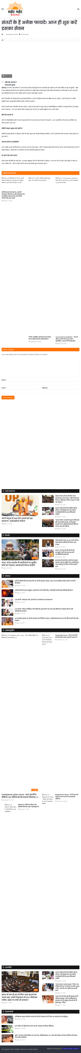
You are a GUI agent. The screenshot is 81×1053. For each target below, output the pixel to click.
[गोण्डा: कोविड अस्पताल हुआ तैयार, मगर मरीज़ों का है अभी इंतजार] (40, 256)
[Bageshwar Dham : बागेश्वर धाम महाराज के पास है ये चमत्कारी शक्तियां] (48, 873)
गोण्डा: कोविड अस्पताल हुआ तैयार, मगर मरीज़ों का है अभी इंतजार (40, 338)
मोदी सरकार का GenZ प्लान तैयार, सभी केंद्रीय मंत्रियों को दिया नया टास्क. (67, 542)
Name (4, 380)
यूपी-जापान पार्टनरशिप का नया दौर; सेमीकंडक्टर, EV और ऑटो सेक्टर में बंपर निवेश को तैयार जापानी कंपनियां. (46, 1036)
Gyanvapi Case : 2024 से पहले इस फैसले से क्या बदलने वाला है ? (66, 636)
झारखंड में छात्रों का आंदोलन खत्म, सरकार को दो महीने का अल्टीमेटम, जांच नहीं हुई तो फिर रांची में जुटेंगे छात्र (67, 563)
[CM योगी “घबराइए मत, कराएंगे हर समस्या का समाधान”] (7, 603)
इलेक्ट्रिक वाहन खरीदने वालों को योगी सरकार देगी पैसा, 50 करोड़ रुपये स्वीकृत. (41, 1017)
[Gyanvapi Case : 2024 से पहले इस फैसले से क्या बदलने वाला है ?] (48, 713)
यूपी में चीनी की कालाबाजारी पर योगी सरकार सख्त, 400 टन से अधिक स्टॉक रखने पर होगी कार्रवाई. (45, 582)
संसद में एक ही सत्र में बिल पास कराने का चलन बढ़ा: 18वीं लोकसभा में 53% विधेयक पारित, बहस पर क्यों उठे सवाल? (67, 499)
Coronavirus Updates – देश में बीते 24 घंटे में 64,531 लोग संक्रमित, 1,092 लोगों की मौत (67, 339)
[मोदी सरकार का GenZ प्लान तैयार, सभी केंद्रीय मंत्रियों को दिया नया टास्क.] (48, 543)
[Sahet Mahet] (15, 8)
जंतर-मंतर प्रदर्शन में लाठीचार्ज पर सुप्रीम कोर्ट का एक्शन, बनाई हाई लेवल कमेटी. (19, 564)
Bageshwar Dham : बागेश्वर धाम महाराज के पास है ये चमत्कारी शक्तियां (66, 797)
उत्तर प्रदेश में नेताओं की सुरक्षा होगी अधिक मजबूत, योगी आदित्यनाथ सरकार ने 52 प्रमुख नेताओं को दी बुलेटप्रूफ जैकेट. (66, 999)
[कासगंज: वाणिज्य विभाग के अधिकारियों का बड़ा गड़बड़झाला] (10, 883)
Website (45, 388)
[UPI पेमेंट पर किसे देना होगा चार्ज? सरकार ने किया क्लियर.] (7, 1029)
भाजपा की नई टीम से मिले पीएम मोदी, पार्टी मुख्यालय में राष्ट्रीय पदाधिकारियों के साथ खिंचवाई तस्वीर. (66, 511)
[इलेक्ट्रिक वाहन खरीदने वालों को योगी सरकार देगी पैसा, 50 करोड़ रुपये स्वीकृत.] (7, 1020)
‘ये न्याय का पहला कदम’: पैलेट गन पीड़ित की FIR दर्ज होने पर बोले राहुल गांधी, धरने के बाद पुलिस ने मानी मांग (67, 987)
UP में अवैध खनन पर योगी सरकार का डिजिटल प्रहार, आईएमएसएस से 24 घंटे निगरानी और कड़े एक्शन (46, 619)
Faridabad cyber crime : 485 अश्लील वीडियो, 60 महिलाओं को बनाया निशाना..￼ (20, 795)
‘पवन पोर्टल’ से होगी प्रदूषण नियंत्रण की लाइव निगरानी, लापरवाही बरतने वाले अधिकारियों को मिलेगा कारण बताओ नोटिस (67, 523)
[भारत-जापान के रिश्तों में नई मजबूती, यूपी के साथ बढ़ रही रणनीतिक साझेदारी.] (48, 553)
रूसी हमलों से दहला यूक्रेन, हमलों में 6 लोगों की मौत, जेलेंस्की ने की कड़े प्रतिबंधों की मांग (44, 590)
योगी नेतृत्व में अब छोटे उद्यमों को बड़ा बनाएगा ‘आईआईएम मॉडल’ (17, 519)
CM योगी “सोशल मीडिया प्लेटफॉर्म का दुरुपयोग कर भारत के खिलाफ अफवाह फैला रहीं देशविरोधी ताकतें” (44, 610)
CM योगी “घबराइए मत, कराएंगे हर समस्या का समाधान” (34, 600)
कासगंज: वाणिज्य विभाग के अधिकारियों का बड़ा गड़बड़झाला (28, 806)
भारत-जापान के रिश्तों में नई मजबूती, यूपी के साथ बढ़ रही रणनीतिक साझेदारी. (64, 552)
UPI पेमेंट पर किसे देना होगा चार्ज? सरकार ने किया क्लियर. (34, 1026)
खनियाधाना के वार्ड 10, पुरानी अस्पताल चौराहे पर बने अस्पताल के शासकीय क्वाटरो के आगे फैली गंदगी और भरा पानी (13, 195)
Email (4, 388)
